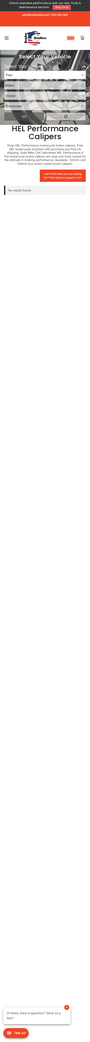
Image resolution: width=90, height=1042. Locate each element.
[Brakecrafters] (35, 38)
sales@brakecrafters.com (35, 14)
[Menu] (6, 38)
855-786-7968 (59, 14)
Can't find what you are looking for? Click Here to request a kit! (63, 175)
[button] (70, 38)
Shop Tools (61, 7)
